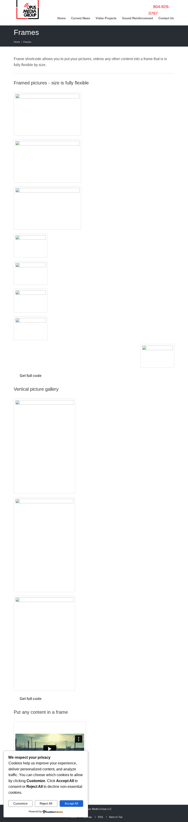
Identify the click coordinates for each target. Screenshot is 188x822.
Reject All (46, 803)
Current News (80, 18)
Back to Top (115, 817)
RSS (100, 817)
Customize (20, 803)
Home (61, 18)
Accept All (71, 803)
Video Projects (106, 18)
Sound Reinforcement (137, 18)
